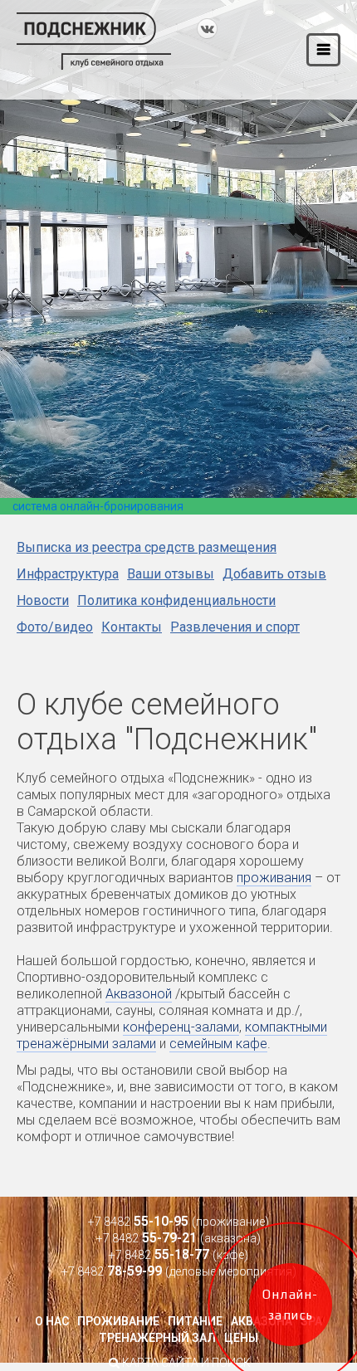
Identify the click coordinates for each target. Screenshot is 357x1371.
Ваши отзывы (170, 574)
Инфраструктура (68, 574)
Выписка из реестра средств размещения (146, 547)
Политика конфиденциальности (176, 600)
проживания (274, 878)
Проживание (118, 1321)
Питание (195, 1321)
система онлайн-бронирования (97, 506)
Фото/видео (55, 627)
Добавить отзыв (274, 574)
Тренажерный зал (157, 1337)
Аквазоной (138, 994)
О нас (52, 1321)
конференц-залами (181, 1027)
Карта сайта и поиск (185, 1362)
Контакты (131, 627)
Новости (43, 600)
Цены (241, 1337)
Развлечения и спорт (235, 627)
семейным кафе (218, 1043)
